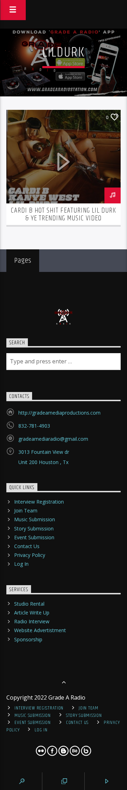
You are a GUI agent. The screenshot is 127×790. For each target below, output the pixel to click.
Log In (21, 563)
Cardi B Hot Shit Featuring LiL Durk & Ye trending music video (63, 214)
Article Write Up (31, 612)
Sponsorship (28, 639)
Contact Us (27, 546)
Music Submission (34, 519)
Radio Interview (31, 621)
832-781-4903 (34, 425)
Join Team (25, 510)
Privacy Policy (29, 555)
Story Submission (34, 528)
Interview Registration (39, 501)
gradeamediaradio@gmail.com (53, 438)
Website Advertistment (40, 630)
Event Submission (34, 537)
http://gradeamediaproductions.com (59, 412)
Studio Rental (29, 603)
